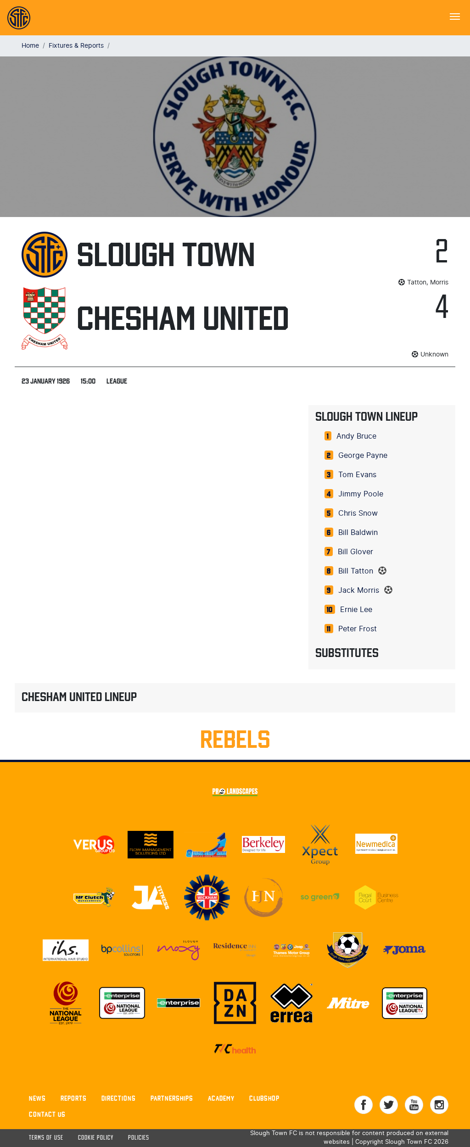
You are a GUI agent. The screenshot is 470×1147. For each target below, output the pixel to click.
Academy (221, 1098)
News (37, 1098)
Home (30, 45)
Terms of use (46, 1138)
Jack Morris (358, 590)
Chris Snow (358, 513)
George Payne (362, 455)
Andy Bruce (356, 436)
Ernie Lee (356, 609)
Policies (138, 1138)
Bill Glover (355, 552)
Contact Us (47, 1114)
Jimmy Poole (360, 494)
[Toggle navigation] (454, 16)
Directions (118, 1098)
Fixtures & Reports (76, 45)
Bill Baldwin (358, 532)
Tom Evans (357, 475)
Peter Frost (357, 629)
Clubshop (264, 1098)
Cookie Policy (95, 1138)
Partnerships (172, 1098)
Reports (74, 1098)
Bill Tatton (355, 571)
